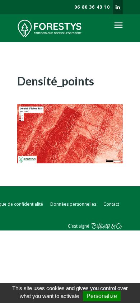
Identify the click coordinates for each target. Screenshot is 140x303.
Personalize (102, 296)
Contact (111, 204)
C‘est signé (79, 226)
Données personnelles (73, 204)
